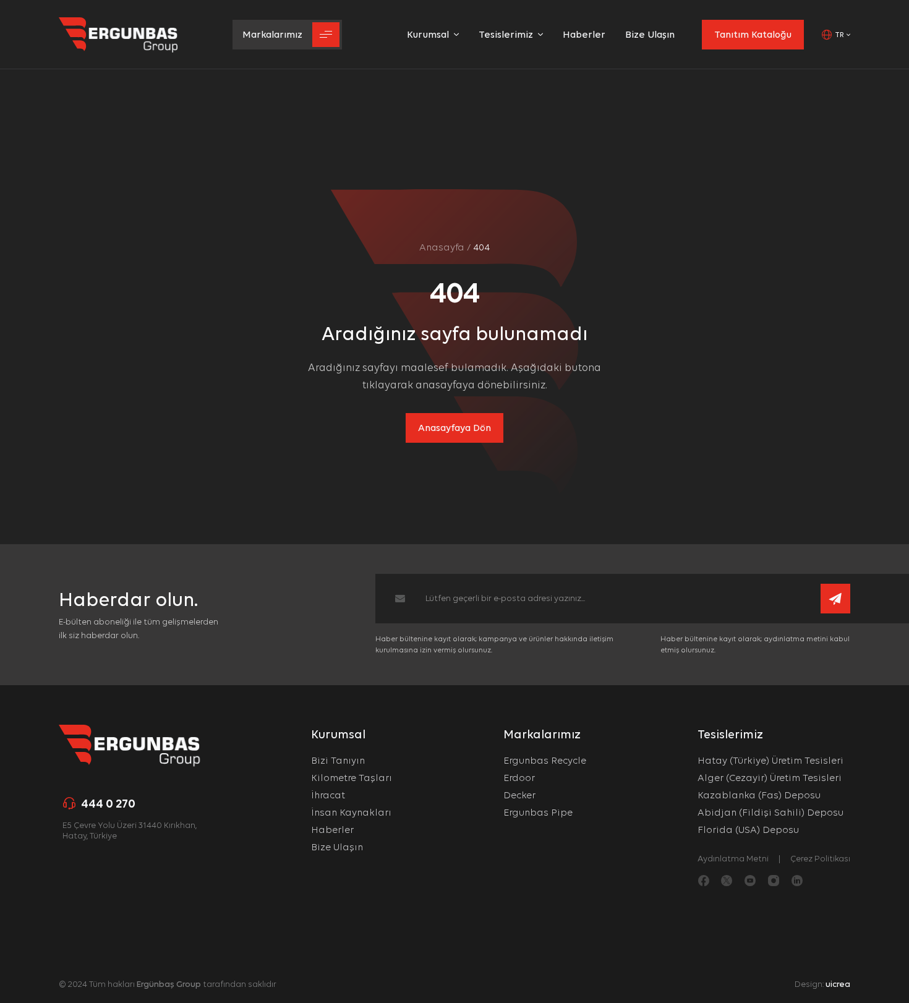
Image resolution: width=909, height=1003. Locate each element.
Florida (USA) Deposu (748, 829)
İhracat (328, 795)
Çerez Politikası (820, 858)
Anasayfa (441, 247)
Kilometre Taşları (351, 777)
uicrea (838, 984)
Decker (519, 795)
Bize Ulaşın (337, 847)
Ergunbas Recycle (544, 760)
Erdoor (519, 777)
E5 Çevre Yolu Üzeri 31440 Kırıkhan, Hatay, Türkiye (129, 830)
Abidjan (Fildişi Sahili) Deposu (770, 812)
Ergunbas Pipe (538, 812)
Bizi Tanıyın (338, 760)
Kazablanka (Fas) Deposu (759, 795)
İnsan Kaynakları (351, 812)
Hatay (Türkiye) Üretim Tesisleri (770, 760)
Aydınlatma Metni (733, 858)
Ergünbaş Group (169, 984)
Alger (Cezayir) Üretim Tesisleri (770, 777)
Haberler (332, 829)
